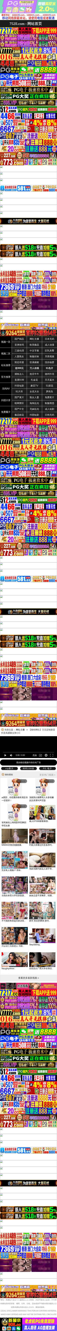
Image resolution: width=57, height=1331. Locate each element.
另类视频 (49, 356)
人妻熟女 (19, 356)
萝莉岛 (49, 391)
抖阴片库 (6, 400)
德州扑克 (49, 374)
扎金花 (34, 380)
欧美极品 (34, 345)
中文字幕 (34, 350)
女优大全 (34, 391)
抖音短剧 (19, 385)
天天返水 (49, 380)
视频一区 (6, 342)
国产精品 (19, 339)
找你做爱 (49, 362)
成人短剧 (49, 409)
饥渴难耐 (34, 362)
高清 (35, 755)
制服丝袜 (34, 356)
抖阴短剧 (34, 415)
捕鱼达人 (19, 374)
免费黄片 (49, 397)
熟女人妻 (34, 397)
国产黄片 (19, 397)
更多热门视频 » (47, 775)
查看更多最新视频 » (28, 978)
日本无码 (49, 339)
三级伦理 (19, 350)
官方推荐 (6, 377)
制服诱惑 (49, 403)
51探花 (49, 385)
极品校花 (19, 415)
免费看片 (6, 412)
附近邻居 (19, 362)
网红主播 (34, 339)
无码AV (6, 388)
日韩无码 (49, 415)
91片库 (19, 391)
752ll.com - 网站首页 (26, 24)
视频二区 (6, 353)
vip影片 (9, 768)
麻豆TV (34, 385)
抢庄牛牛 (34, 374)
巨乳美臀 (49, 350)
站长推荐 (6, 365)
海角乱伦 (34, 403)
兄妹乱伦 (34, 409)
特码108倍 (28, 768)
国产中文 (19, 409)
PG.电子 (47, 768)
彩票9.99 (19, 380)
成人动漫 (49, 345)
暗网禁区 (19, 403)
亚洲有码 (19, 345)
